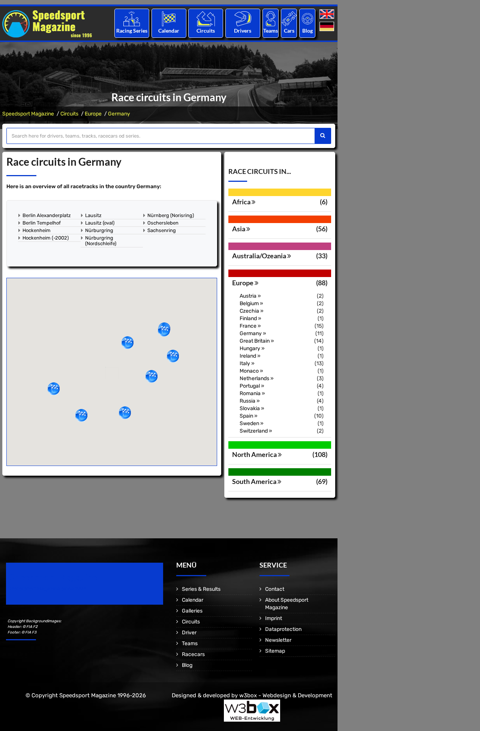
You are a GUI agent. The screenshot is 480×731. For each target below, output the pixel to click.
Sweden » (252, 423)
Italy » (247, 363)
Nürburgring (99, 230)
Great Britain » (257, 341)
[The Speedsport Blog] (307, 18)
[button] (164, 330)
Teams (270, 30)
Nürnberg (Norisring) (170, 215)
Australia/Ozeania (259, 256)
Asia (239, 229)
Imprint (273, 618)
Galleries (192, 611)
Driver (189, 632)
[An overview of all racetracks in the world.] (205, 18)
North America (255, 454)
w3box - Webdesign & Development (285, 695)
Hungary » (252, 348)
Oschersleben (162, 223)
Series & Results (201, 589)
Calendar (168, 30)
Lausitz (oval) (99, 223)
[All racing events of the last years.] (169, 18)
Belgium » (251, 303)
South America (255, 481)
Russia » (250, 401)
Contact (274, 589)
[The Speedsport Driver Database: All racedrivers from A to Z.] (242, 18)
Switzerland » (256, 431)
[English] (327, 14)
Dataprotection (283, 629)
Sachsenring (161, 230)
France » (250, 326)
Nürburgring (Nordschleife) (100, 240)
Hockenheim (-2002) (45, 238)
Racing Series (131, 30)
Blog (307, 30)
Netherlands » (257, 378)
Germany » (253, 333)
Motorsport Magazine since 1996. (49, 589)
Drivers (242, 30)
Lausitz (93, 215)
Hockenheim (36, 230)
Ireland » (250, 356)
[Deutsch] (327, 27)
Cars (289, 30)
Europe (93, 114)
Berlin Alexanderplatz (46, 215)
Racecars (193, 654)
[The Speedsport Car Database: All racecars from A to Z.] (289, 18)
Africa (242, 202)
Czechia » (252, 311)
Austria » (250, 296)
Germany (119, 114)
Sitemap (275, 651)
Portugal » (252, 386)
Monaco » (251, 371)
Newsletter (278, 640)
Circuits (205, 30)
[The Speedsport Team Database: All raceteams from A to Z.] (270, 18)
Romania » (252, 393)
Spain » (249, 416)
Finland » (250, 318)
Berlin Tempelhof (41, 223)
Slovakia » (252, 408)
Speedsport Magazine (28, 114)
